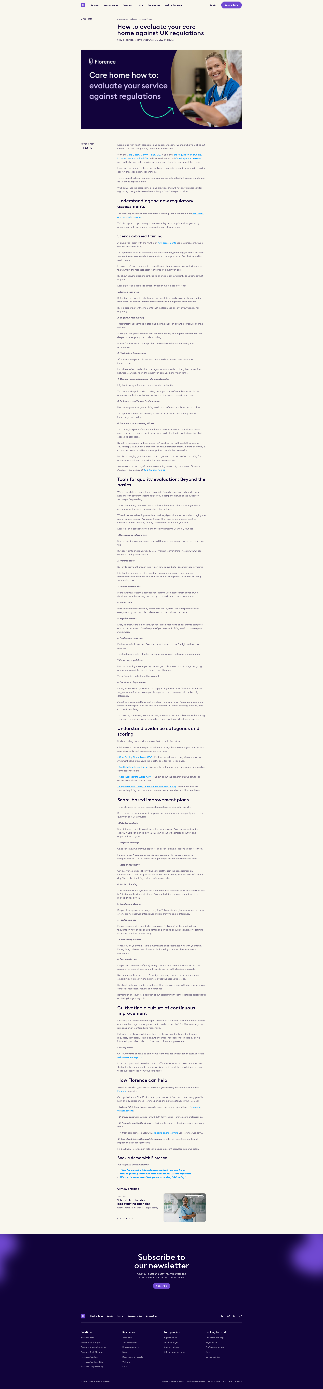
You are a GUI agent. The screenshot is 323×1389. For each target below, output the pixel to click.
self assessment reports (129, 1057)
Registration (212, 1342)
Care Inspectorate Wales (188, 158)
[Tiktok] (240, 1316)
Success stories (135, 1316)
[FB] (228, 1316)
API (224, 1381)
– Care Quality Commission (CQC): (135, 757)
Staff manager (171, 1342)
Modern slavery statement (173, 1381)
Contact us (151, 1316)
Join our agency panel (174, 1352)
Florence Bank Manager (92, 1352)
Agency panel (170, 1338)
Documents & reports (132, 1357)
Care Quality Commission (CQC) (143, 155)
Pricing (120, 1316)
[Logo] (83, 5)
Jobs (208, 1352)
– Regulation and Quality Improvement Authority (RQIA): (146, 787)
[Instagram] (234, 1316)
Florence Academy (90, 1357)
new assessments (167, 243)
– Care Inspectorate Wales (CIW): (134, 777)
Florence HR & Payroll (91, 1342)
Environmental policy (196, 1381)
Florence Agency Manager (93, 1347)
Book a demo (96, 1316)
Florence (121, 1091)
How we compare (130, 1347)
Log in (110, 1316)
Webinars (126, 1362)
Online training (213, 1357)
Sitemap (238, 1381)
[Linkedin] (222, 1316)
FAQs (124, 1367)
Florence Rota (87, 1338)
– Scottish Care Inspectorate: (132, 767)
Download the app (215, 1338)
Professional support (215, 1347)
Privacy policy (214, 1381)
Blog (124, 1352)
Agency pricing (171, 1347)
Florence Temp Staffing (92, 1367)
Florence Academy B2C (92, 1362)
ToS (230, 1381)
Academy (127, 1338)
